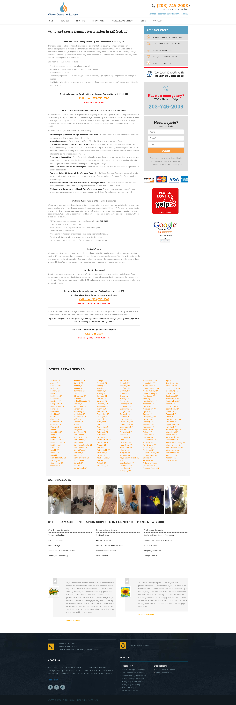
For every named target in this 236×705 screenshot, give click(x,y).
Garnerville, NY (126, 432)
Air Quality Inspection (165, 56)
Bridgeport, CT (56, 404)
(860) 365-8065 (73, 646)
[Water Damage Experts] (63, 9)
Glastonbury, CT (56, 463)
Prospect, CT (102, 383)
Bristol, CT (54, 409)
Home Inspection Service (106, 550)
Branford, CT (55, 401)
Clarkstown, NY (126, 409)
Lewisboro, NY (126, 468)
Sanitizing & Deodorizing (57, 556)
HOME (50, 21)
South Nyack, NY (173, 398)
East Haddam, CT (57, 440)
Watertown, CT (103, 434)
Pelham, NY (147, 432)
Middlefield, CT (79, 414)
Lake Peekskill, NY (127, 463)
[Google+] (62, 687)
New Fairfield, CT (80, 437)
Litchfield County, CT (82, 401)
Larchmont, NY (126, 465)
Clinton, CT (54, 419)
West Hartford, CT (104, 440)
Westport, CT (102, 447)
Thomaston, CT (103, 414)
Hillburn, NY (124, 450)
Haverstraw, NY (126, 445)
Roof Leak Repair (103, 535)
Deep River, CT (56, 432)
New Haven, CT (80, 442)
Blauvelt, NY (125, 391)
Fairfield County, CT (58, 458)
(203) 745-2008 (172, 5)
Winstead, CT (102, 460)
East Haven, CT (56, 445)
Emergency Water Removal (107, 530)
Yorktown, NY (171, 460)
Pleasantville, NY (149, 440)
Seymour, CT (102, 396)
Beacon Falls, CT (57, 385)
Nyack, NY (147, 411)
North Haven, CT (80, 460)
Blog (143, 21)
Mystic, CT (78, 427)
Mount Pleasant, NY (151, 388)
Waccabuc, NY (172, 432)
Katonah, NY (125, 455)
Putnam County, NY (151, 452)
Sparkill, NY (170, 404)
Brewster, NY (125, 393)
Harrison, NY (125, 440)
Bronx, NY (124, 396)
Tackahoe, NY (171, 411)
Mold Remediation (162, 50)
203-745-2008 (166, 106)
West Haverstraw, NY (174, 447)
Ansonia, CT (55, 380)
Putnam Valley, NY (150, 455)
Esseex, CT (54, 452)
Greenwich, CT (79, 380)
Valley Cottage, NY (173, 429)
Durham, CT (55, 437)
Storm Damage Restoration (134, 678)
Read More (52, 680)
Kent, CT (77, 393)
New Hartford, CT (81, 440)
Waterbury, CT (102, 429)
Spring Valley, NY (172, 406)
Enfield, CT (54, 450)
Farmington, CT (56, 460)
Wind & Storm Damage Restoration (158, 540)
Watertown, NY (172, 434)
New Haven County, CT (83, 445)
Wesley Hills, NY (172, 437)
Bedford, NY (125, 385)
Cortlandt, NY (125, 416)
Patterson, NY (148, 427)
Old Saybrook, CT (80, 468)
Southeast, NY (172, 396)
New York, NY (148, 404)
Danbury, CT (55, 427)
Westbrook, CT (103, 437)
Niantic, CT (78, 455)
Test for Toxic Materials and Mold (109, 545)
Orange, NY (147, 414)
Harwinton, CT (79, 391)
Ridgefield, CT (102, 388)
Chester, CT (55, 416)
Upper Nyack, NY (173, 424)
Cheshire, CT (55, 414)
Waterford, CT (102, 432)
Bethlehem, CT (56, 396)
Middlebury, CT (79, 411)
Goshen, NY (124, 434)
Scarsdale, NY (171, 385)
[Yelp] (56, 687)
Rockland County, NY (151, 468)
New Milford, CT (80, 450)
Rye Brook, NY (172, 383)
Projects (80, 21)
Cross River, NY (126, 419)
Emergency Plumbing (56, 535)
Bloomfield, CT (56, 398)
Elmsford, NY (125, 429)
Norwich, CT (78, 465)
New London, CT (80, 447)
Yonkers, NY (171, 458)
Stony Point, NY (172, 409)
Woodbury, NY (172, 455)
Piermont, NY (148, 437)
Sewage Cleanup (150, 556)
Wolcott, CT (101, 463)
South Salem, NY (173, 401)
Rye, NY (169, 380)
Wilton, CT (101, 455)
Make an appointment (123, 21)
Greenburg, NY (126, 437)
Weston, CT (101, 445)
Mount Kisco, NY (149, 385)
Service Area (98, 21)
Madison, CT (79, 404)
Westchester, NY (172, 440)
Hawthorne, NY (126, 447)
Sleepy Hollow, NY (173, 388)
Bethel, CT (54, 393)
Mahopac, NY (125, 471)
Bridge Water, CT (57, 406)
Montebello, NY (149, 383)
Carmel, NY (124, 401)
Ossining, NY (148, 422)
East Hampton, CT (57, 442)
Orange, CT (101, 380)
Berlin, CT (54, 388)
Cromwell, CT (55, 424)
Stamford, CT (102, 409)
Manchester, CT (80, 406)
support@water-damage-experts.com (82, 649)
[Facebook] (50, 687)
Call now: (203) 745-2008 (94, 98)
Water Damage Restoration (167, 37)
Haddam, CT (78, 385)
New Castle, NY (149, 396)
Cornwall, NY (125, 414)
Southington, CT (103, 406)
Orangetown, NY (149, 419)
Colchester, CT (56, 422)
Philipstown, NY (149, 434)
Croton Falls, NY (126, 422)
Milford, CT (78, 419)
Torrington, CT (102, 416)
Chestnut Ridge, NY (127, 406)
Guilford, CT (78, 383)
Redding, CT (101, 385)
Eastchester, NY (126, 427)
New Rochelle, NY (150, 401)
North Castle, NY (149, 406)
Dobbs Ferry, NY (126, 424)
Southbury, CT (102, 404)
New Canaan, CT (80, 434)
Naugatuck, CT (79, 429)
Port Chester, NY (149, 445)
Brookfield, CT (56, 411)
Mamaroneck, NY (150, 380)
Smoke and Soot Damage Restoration (159, 535)
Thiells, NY (170, 416)
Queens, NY (147, 458)
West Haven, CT (103, 442)
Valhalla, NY (171, 427)
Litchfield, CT (79, 398)
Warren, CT (101, 424)
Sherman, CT (102, 401)
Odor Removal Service (165, 670)
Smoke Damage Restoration (134, 675)
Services (65, 21)
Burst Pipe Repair (151, 545)
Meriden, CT (78, 409)
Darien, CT (54, 429)
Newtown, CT (79, 452)
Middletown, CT (80, 416)
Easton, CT (54, 447)
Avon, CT (54, 383)
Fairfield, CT (55, 455)
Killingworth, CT (80, 396)
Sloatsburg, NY (172, 391)
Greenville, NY (55, 465)
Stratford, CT (102, 411)
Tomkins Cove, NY (173, 419)
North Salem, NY (149, 409)
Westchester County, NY (176, 442)
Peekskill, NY (148, 429)
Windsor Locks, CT (104, 458)
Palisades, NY (148, 424)
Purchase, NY (148, 450)
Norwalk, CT (78, 463)
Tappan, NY (171, 414)
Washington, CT (103, 427)
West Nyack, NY (172, 450)
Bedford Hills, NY (126, 388)
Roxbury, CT (101, 393)
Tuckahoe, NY (171, 422)
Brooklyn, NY (125, 398)
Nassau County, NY (150, 393)
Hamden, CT (78, 388)
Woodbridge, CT (103, 465)
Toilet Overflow (102, 556)
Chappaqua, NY (126, 404)
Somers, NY (171, 393)
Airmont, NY (125, 380)
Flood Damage (54, 545)
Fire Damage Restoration (166, 43)
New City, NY (148, 398)
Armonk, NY (124, 383)
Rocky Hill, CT (102, 391)
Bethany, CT (55, 391)
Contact (157, 21)
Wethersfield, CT (103, 450)
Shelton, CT (101, 398)
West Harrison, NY (173, 445)
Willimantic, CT (102, 452)
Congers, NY (125, 411)
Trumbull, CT (102, 419)
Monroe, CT (78, 422)
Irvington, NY (125, 452)
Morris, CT (78, 424)
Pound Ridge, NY (149, 447)
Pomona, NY (148, 442)
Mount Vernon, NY (150, 391)
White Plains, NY (172, 452)
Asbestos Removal (162, 63)
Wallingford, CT (103, 422)
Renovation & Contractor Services (61, 550)
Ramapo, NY (148, 460)
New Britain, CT (80, 432)
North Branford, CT (81, 458)
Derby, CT (54, 434)
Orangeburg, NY (149, 416)
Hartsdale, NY (125, 442)
